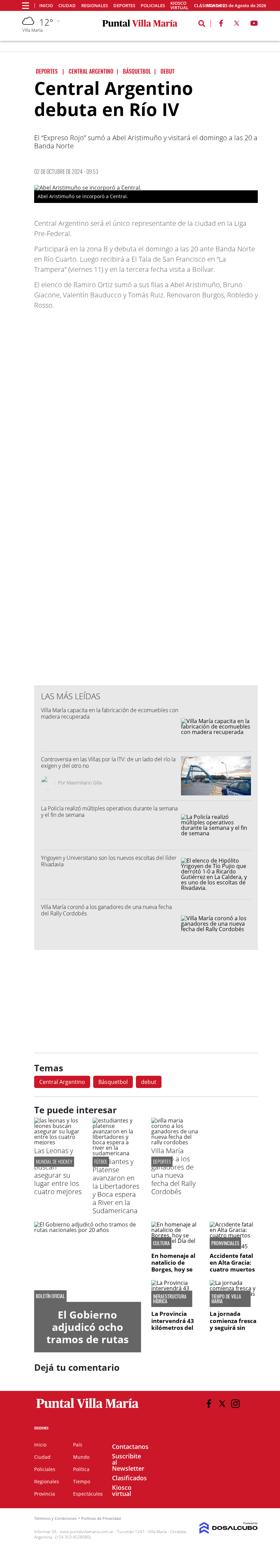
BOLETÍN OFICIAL (50, 1296)
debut (148, 1082)
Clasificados (129, 1478)
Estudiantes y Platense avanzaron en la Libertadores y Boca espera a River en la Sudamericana (116, 1186)
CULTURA (161, 1243)
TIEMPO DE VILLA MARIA (226, 1299)
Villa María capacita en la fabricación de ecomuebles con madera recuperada (109, 713)
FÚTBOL (100, 1161)
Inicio (46, 5)
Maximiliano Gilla (84, 782)
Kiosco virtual (179, 5)
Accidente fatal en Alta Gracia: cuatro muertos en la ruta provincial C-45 (232, 1270)
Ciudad (67, 5)
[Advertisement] (146, 542)
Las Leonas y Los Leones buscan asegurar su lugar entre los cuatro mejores (58, 1171)
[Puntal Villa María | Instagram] (235, 1403)
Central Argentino (62, 1082)
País (77, 1444)
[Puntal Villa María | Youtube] (254, 24)
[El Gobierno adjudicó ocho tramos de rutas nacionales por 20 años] (87, 1262)
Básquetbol (113, 1082)
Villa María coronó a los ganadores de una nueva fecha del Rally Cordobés (106, 910)
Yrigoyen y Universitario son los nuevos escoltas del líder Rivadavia (109, 861)
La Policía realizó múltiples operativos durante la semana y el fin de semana (109, 812)
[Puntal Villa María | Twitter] (236, 24)
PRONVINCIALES (225, 1243)
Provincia (44, 1493)
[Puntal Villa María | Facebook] (221, 24)
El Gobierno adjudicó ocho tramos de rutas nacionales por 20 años (87, 1339)
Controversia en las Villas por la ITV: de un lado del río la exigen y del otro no (108, 762)
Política (81, 1469)
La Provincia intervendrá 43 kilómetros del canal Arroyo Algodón (172, 1328)
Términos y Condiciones (55, 1518)
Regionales (94, 5)
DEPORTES (162, 1161)
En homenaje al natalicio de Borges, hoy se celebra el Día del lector (173, 1270)
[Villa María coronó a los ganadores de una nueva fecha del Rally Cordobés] (175, 1142)
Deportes (124, 5)
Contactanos (130, 1446)
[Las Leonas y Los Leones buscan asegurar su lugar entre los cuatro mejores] (58, 1142)
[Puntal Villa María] (87, 1408)
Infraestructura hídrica (169, 1299)
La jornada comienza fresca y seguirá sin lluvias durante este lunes (233, 1328)
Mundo (81, 1457)
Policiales (153, 5)
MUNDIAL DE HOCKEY (54, 1161)
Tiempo (81, 1481)
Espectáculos (88, 1493)
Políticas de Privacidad (101, 1518)
